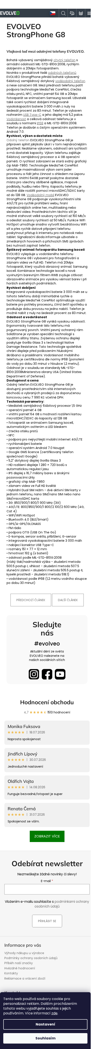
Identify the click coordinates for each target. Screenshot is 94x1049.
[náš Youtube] (60, 674)
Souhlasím (45, 1038)
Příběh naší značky (18, 963)
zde (54, 1013)
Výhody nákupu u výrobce (24, 953)
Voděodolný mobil (40, 195)
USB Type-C (32, 115)
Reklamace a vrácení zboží (24, 978)
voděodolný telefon (70, 81)
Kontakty (11, 973)
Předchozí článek (30, 600)
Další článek (68, 600)
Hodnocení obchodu (47, 702)
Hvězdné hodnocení (19, 968)
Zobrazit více (47, 836)
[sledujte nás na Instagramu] (33, 674)
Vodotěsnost (16, 119)
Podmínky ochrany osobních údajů (30, 958)
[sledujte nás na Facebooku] (47, 674)
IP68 (40, 123)
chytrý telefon (64, 60)
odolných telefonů (62, 73)
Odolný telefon (18, 140)
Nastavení (45, 1024)
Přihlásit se (47, 921)
